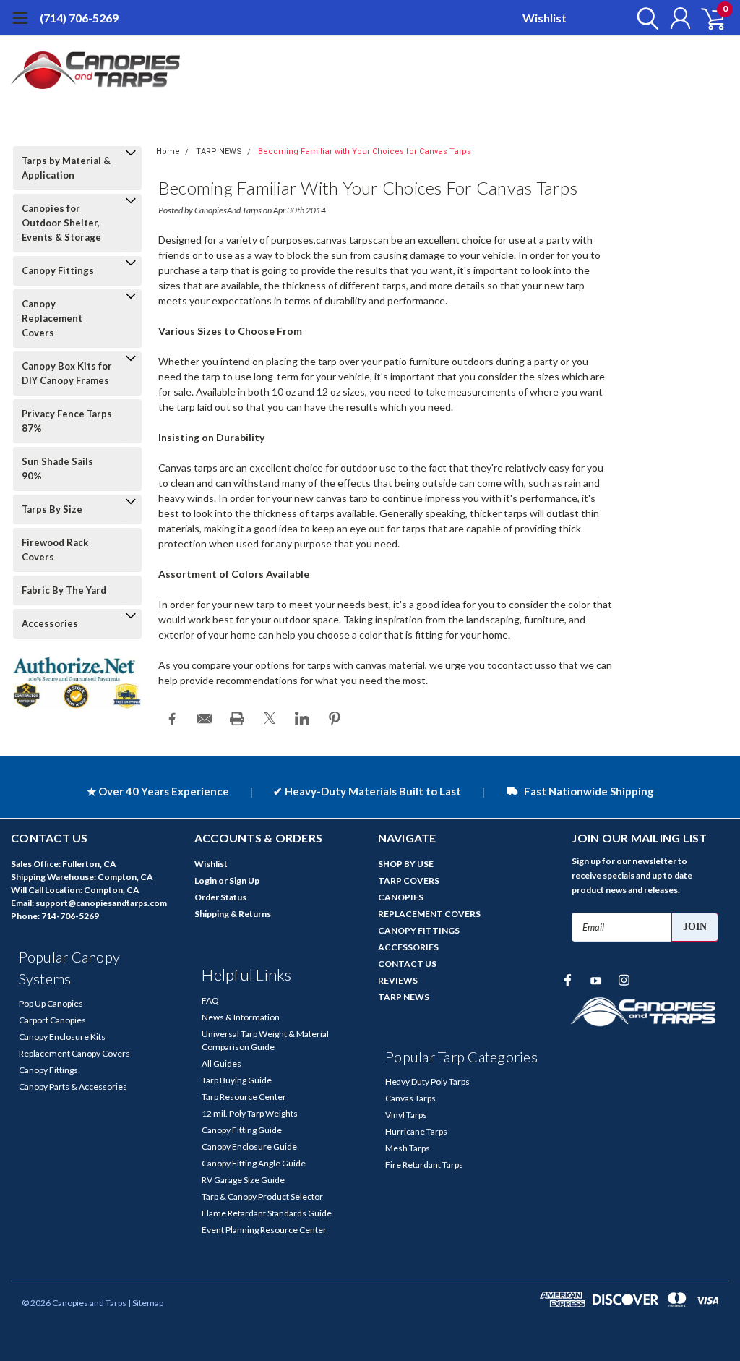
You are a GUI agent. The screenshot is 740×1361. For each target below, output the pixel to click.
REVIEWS (398, 980)
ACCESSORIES (408, 947)
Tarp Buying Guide (237, 1080)
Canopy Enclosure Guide (249, 1146)
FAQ (210, 1000)
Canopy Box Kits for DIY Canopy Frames (67, 373)
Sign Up (244, 880)
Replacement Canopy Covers (74, 1053)
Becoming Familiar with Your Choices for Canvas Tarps (364, 151)
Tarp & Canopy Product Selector (262, 1196)
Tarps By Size (52, 509)
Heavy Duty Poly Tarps (427, 1081)
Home (168, 151)
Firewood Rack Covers (55, 550)
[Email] (204, 719)
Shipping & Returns (232, 913)
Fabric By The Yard (64, 590)
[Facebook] (172, 719)
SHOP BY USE (406, 863)
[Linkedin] (302, 719)
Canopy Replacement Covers (52, 318)
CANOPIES (400, 897)
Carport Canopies (52, 1020)
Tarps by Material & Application (66, 168)
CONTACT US (407, 963)
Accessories (50, 623)
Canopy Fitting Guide (242, 1130)
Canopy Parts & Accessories (73, 1086)
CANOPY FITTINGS (419, 930)
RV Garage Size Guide (243, 1179)
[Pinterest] (334, 719)
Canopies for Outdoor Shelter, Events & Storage (61, 222)
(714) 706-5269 (79, 18)
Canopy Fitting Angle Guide (254, 1163)
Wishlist (544, 18)
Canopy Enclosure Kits (62, 1036)
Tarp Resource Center (244, 1096)
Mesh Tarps (407, 1148)
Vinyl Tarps (406, 1114)
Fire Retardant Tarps (424, 1164)
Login (205, 880)
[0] (707, 18)
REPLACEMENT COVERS (429, 913)
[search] (644, 18)
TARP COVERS (408, 880)
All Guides (221, 1063)
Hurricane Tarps (416, 1131)
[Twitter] (269, 719)
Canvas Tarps (410, 1098)
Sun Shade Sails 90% (57, 469)
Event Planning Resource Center (264, 1229)
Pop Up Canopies (51, 1003)
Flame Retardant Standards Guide (267, 1213)
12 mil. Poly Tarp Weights (250, 1113)
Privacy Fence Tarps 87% (67, 421)
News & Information (241, 1017)
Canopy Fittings (58, 270)
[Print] (237, 719)
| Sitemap (145, 1302)
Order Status (220, 897)
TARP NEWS (219, 151)
